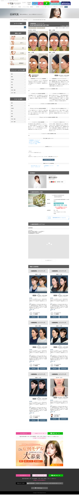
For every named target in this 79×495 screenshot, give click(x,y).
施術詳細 (33, 316)
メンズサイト (24, 2)
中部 (12, 84)
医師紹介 (31, 6)
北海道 (12, 79)
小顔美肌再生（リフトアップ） (34, 140)
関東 (12, 76)
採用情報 (61, 6)
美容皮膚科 (29, 2)
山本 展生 (56, 416)
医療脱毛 (29, 4)
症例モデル (55, 6)
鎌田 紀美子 (35, 76)
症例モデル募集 (35, 4)
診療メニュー (13, 6)
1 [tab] (37, 345)
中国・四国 (13, 90)
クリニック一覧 (25, 6)
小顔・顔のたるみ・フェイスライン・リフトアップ (36, 166)
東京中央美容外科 (36, 312)
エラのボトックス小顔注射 (34, 141)
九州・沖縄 (13, 92)
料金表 (19, 6)
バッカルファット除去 (33, 143)
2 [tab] (59, 345)
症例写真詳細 (42, 316)
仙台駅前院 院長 (57, 414)
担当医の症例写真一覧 (48, 159)
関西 (12, 87)
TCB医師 (35, 314)
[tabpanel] (38, 284)
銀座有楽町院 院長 (35, 75)
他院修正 (21, 63)
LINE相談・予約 (46, 3)
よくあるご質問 (43, 6)
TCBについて (49, 6)
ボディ (22, 42)
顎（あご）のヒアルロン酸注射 (34, 142)
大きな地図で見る (48, 260)
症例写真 (37, 6)
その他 (22, 53)
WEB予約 (40, 4)
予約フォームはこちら (59, 217)
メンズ (22, 58)
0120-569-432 (31, 483)
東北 (12, 82)
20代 (58, 165)
